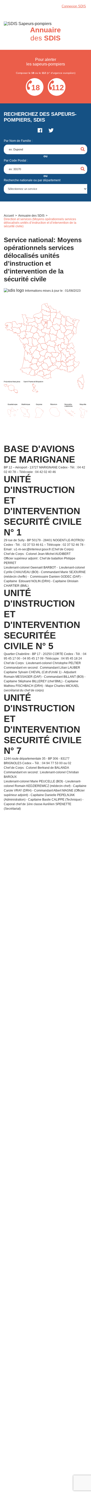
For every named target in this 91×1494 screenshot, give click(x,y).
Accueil (9, 215)
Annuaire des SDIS (31, 215)
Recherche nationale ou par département (32, 180)
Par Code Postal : (16, 160)
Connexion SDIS (74, 6)
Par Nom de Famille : (18, 141)
